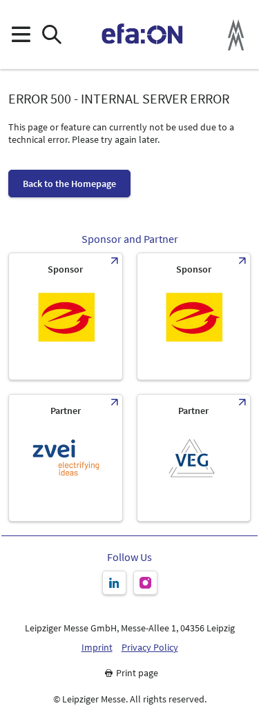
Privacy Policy (150, 647)
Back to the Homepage (69, 183)
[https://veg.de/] (194, 458)
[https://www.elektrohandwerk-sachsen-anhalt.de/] (194, 316)
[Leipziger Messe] (236, 35)
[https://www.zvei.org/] (65, 458)
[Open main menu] (20, 35)
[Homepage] (142, 34)
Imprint (97, 647)
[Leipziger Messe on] (114, 583)
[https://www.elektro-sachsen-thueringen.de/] (65, 316)
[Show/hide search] (51, 35)
